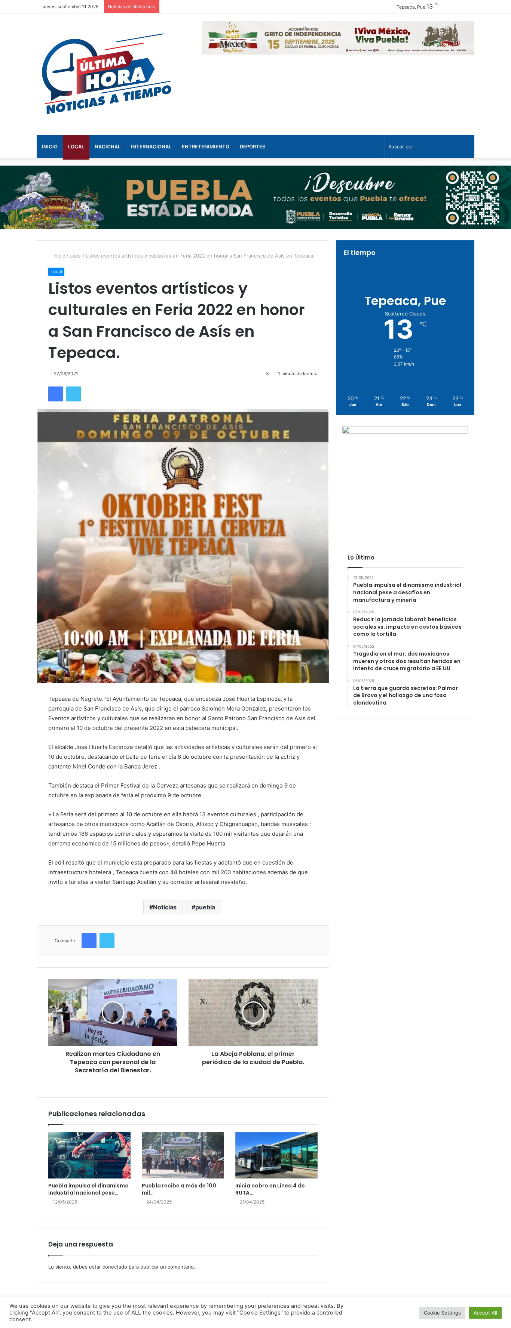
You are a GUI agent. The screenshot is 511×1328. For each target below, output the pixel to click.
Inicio (50, 147)
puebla (205, 907)
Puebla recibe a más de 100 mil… (179, 1189)
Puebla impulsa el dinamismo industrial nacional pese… (88, 1189)
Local (76, 147)
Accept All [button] (485, 1313)
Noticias (165, 907)
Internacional (151, 147)
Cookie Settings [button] (442, 1313)
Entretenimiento (205, 147)
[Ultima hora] (106, 74)
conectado (114, 1267)
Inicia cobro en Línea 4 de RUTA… (270, 1189)
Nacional (107, 147)
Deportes (252, 147)
